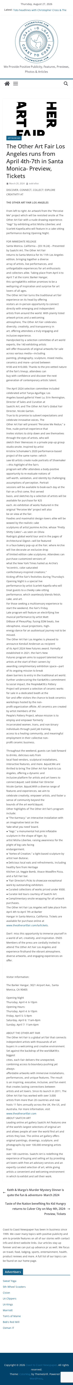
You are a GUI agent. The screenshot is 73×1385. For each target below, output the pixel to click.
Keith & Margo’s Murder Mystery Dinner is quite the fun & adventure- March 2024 (35, 1192)
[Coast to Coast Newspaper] (7, 83)
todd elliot (34, 183)
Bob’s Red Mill (11, 1322)
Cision (6, 1292)
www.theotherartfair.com (21, 1113)
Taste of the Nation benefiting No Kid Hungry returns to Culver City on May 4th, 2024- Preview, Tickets (35, 1209)
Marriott (8, 1310)
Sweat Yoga (9, 1281)
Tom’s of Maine (12, 1316)
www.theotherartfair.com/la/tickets (27, 925)
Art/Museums (14, 138)
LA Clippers (9, 1298)
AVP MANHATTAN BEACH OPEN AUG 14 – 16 (39, 9)
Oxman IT (8, 1328)
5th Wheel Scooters (14, 1286)
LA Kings (8, 1304)
